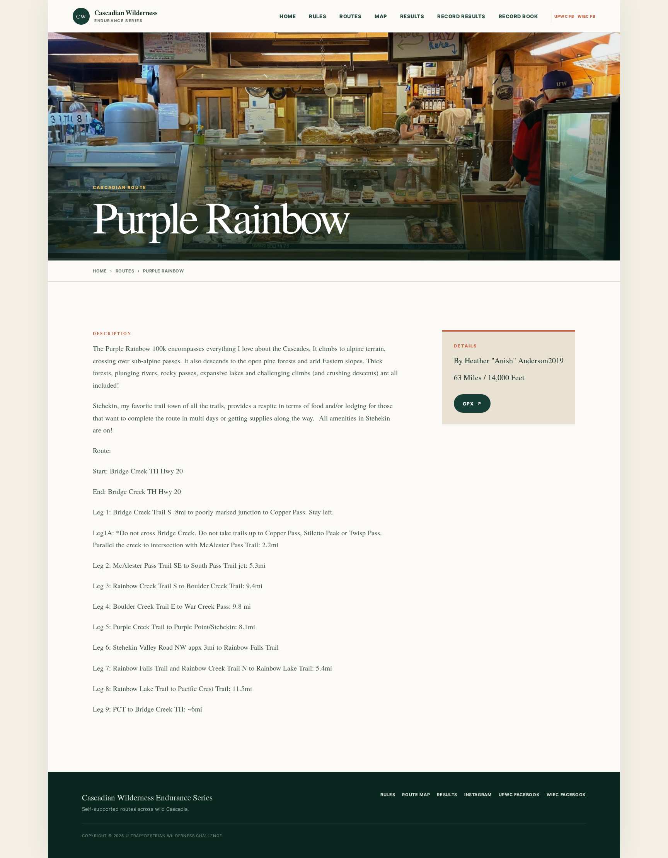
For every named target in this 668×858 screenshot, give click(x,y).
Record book (518, 16)
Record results (461, 16)
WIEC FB (586, 16)
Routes (350, 16)
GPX (472, 404)
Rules (317, 16)
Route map (416, 794)
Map (381, 16)
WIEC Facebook (566, 794)
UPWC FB (564, 16)
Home (287, 16)
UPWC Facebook (519, 794)
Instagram (478, 794)
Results (412, 16)
